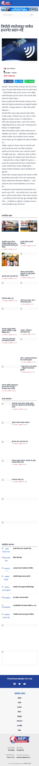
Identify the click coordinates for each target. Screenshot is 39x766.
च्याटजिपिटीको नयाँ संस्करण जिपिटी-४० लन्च (24, 605)
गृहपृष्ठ (19, 698)
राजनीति (19, 726)
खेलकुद (19, 716)
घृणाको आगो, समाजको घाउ (10, 276)
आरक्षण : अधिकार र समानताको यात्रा (26, 331)
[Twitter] (19, 684)
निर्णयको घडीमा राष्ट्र (7, 298)
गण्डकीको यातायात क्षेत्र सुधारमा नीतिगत (23, 614)
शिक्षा (19, 730)
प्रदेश (19, 703)
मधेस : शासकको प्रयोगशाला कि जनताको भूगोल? (28, 359)
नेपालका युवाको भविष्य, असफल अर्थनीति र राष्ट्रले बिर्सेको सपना (9, 331)
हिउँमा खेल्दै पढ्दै (17, 557)
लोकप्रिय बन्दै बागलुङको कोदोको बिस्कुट (23, 587)
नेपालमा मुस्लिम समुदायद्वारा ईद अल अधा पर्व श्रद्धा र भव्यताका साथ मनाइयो (10, 387)
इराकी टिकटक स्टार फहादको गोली (22, 548)
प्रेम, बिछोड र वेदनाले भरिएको (20, 597)
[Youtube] (24, 684)
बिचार (19, 712)
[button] (9, 81)
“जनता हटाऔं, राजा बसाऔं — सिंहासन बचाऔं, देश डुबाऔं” (28, 368)
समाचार (19, 707)
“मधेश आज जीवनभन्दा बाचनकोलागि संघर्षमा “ (9, 340)
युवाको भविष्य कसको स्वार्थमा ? (26, 242)
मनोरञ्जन (19, 721)
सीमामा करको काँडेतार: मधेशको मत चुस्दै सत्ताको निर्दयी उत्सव (27, 274)
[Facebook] (14, 684)
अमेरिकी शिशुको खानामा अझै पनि (21, 576)
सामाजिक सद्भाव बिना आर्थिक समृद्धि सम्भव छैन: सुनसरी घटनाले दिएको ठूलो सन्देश (10, 244)
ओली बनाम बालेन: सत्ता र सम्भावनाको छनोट (27, 301)
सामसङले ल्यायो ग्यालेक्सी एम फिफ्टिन (23, 568)
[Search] (31, 15)
